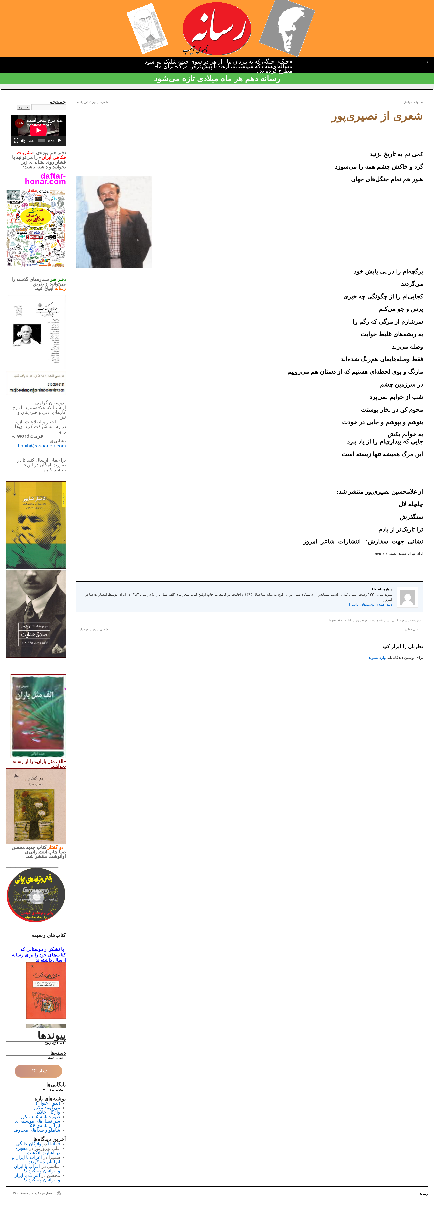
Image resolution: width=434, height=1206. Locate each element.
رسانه (423, 1193)
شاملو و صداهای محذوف (36, 1130)
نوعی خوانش (413, 102)
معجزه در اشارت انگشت (37, 1150)
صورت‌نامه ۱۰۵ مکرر (40, 1116)
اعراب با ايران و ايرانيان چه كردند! (36, 1159)
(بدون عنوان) (48, 1103)
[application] (38, 130)
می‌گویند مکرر (46, 1107)
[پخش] (59, 140)
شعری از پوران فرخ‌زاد (92, 102)
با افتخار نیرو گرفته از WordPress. (34, 1193)
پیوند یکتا (353, 620)
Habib (54, 1143)
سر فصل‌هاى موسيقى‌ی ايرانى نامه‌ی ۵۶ (37, 1123)
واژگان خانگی (47, 1112)
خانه (425, 62)
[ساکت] (23, 140)
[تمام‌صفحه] (16, 140)
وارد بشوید (377, 657)
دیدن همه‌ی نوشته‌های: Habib (368, 604)
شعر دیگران (399, 620)
